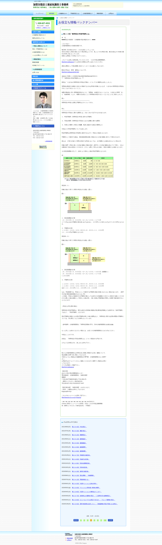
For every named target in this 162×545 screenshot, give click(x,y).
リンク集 (35, 84)
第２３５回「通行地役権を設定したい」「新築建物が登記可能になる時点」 (95, 504)
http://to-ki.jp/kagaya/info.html (70, 72)
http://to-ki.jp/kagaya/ (68, 62)
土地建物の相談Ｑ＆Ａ (39, 35)
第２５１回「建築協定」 (79, 439)
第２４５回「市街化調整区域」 (81, 463)
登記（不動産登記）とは (39, 49)
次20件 (110, 520)
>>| (105, 520)
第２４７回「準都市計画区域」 (81, 455)
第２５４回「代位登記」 (79, 426)
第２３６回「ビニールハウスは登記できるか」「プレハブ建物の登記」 (93, 500)
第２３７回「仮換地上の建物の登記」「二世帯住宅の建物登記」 (91, 495)
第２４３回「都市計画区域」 (81, 471)
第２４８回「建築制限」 (79, 451)
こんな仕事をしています (39, 55)
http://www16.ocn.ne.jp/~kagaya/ (71, 397)
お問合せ (111, 13)
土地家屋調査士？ (88, 13)
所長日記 (35, 76)
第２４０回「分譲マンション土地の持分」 (85, 483)
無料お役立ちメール (38, 38)
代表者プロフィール (38, 65)
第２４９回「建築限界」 (79, 447)
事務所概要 (35, 62)
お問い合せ (35, 72)
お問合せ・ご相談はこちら (43, 27)
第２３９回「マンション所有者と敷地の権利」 (86, 487)
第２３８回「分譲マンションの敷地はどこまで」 (87, 491)
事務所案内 (100, 13)
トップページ (39, 13)
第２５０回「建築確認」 (79, 443)
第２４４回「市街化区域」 (80, 467)
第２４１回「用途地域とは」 (81, 479)
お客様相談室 (48, 141)
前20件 (76, 520)
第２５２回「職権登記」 (79, 435)
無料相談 (51, 13)
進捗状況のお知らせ (39, 42)
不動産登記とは (74, 13)
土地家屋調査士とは (38, 52)
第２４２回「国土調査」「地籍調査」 (83, 475)
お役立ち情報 (37, 32)
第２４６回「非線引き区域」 (81, 459)
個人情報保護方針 (38, 80)
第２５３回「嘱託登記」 (79, 431)
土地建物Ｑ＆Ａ (62, 13)
